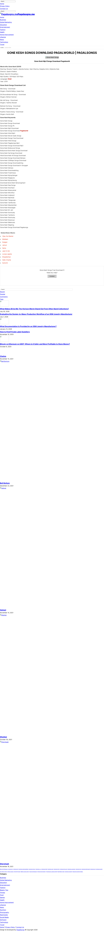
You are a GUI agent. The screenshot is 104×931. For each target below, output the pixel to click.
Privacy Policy (5, 6)
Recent (2, 292)
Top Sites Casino (3, 871)
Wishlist (3, 737)
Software (3, 920)
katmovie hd (15, 869)
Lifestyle (3, 37)
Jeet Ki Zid (6, 251)
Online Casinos (10, 871)
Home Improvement (7, 34)
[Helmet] (52, 488)
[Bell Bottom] (52, 361)
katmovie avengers (71, 869)
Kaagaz (4, 242)
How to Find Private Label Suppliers (15, 332)
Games (2, 897)
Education (3, 25)
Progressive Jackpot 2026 (51, 871)
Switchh (5, 263)
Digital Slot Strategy (41, 871)
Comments (4, 297)
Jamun (4, 245)
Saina (4, 248)
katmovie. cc (38, 869)
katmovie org (93, 869)
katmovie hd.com (63, 869)
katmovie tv (10, 869)
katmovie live (78, 869)
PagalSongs (20, 930)
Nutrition (3, 910)
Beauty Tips (4, 890)
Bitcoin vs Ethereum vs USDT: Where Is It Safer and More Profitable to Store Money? (35, 344)
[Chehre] (3, 353)
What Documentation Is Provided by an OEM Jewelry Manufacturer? (28, 326)
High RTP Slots (17, 871)
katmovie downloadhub (23, 869)
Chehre (3, 356)
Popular (2, 294)
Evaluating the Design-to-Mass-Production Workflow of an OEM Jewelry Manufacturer (36, 314)
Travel (2, 44)
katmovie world (99, 869)
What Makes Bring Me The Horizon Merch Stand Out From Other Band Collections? (34, 309)
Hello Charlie (6, 260)
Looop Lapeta (7, 254)
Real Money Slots (61, 871)
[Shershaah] (52, 742)
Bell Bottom (5, 483)
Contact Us (4, 8)
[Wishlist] (52, 615)
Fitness (2, 892)
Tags (1, 299)
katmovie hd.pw (32, 869)
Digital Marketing (6, 22)
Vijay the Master (7, 236)
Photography (4, 912)
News (2, 39)
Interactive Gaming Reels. (77, 871)
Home (2, 4)
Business (3, 20)
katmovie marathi (68, 871)
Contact (52, 276)
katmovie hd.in (57, 869)
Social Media (4, 917)
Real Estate (4, 915)
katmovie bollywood (86, 869)
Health (2, 32)
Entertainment (5, 27)
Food (1, 895)
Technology (4, 42)
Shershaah (4, 864)
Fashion (2, 30)
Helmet (3, 610)
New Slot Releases (4, 869)
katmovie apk (50, 869)
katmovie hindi (44, 869)
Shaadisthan (6, 257)
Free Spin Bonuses (33, 871)
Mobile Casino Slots (25, 871)
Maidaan (5, 239)
